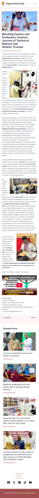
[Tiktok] (25, 482)
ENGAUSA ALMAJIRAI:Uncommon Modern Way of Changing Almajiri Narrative (16, 387)
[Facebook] (8, 482)
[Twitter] (14, 482)
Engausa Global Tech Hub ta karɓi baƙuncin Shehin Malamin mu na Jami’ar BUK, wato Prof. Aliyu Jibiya (19, 420)
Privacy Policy (19, 474)
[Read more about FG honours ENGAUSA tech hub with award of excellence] (19, 341)
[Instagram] (19, 482)
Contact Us (19, 478)
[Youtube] (30, 482)
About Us (19, 476)
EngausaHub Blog (15, 3)
